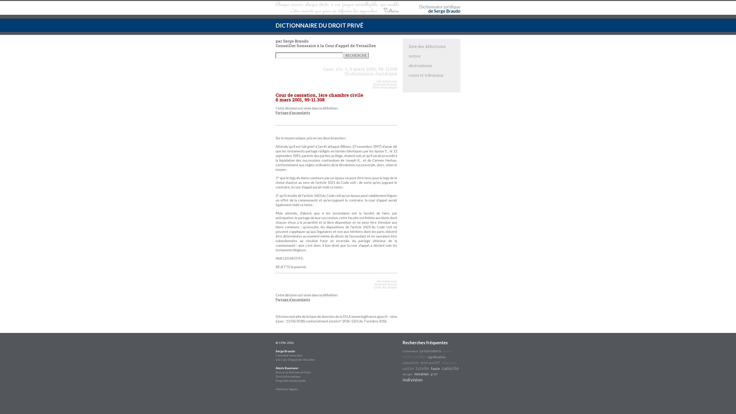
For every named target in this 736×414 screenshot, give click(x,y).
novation (421, 374)
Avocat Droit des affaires (385, 285)
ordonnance (410, 351)
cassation (410, 362)
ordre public (414, 356)
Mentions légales (287, 389)
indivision (412, 379)
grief (434, 374)
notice (415, 55)
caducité (450, 368)
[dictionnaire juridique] (337, 7)
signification (437, 357)
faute (435, 368)
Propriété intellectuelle (291, 380)
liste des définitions (427, 46)
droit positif (430, 363)
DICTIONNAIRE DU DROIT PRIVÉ (319, 25)
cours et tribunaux (426, 75)
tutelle (422, 368)
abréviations (420, 65)
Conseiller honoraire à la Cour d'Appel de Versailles (295, 355)
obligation (448, 363)
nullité (408, 368)
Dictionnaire (431, 6)
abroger (407, 374)
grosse (447, 351)
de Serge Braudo (444, 11)
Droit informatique (288, 376)
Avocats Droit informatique (384, 85)
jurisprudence (430, 351)
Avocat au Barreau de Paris (293, 372)
